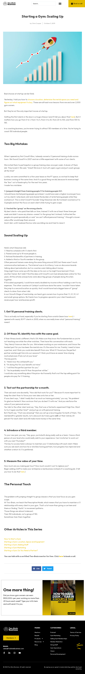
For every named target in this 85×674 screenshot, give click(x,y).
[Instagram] (14, 653)
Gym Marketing (55, 635)
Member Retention (56, 642)
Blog (36, 645)
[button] (60, 3)
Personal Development (57, 654)
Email (5, 646)
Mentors (37, 632)
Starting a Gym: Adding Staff (16, 545)
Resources (38, 642)
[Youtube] (20, 653)
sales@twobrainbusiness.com (13, 649)
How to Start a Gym (12, 539)
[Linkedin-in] (9, 653)
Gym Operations (55, 648)
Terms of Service (75, 632)
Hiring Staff (54, 645)
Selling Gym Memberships (58, 639)
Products (38, 639)
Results (37, 635)
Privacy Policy (74, 635)
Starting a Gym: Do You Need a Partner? (21, 550)
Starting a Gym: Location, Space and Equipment (24, 542)
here (73, 117)
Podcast (53, 632)
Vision (52, 651)
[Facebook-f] (4, 653)
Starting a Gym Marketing (15, 547)
